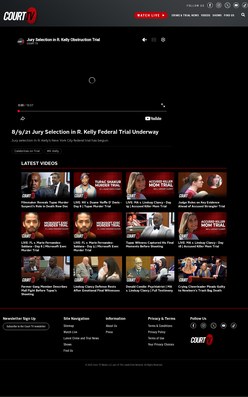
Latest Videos (39, 163)
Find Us (229, 15)
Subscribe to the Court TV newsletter (26, 326)
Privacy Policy (156, 332)
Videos (205, 15)
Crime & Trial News (185, 15)
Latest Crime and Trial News (81, 338)
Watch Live (148, 15)
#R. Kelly (53, 151)
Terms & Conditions (160, 326)
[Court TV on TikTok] (245, 7)
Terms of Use (156, 338)
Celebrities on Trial (27, 151)
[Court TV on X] (227, 7)
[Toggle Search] (243, 15)
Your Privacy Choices (161, 344)
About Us (111, 326)
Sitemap (69, 326)
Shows (217, 15)
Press (109, 332)
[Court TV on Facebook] (210, 7)
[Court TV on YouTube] (236, 7)
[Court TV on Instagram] (218, 7)
